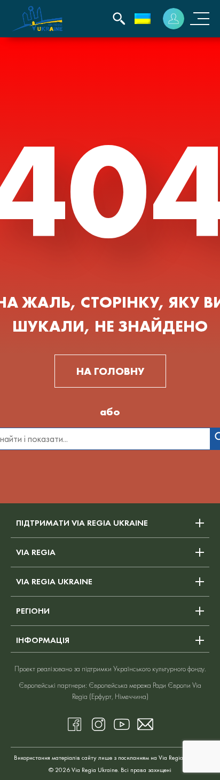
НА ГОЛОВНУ (110, 371)
